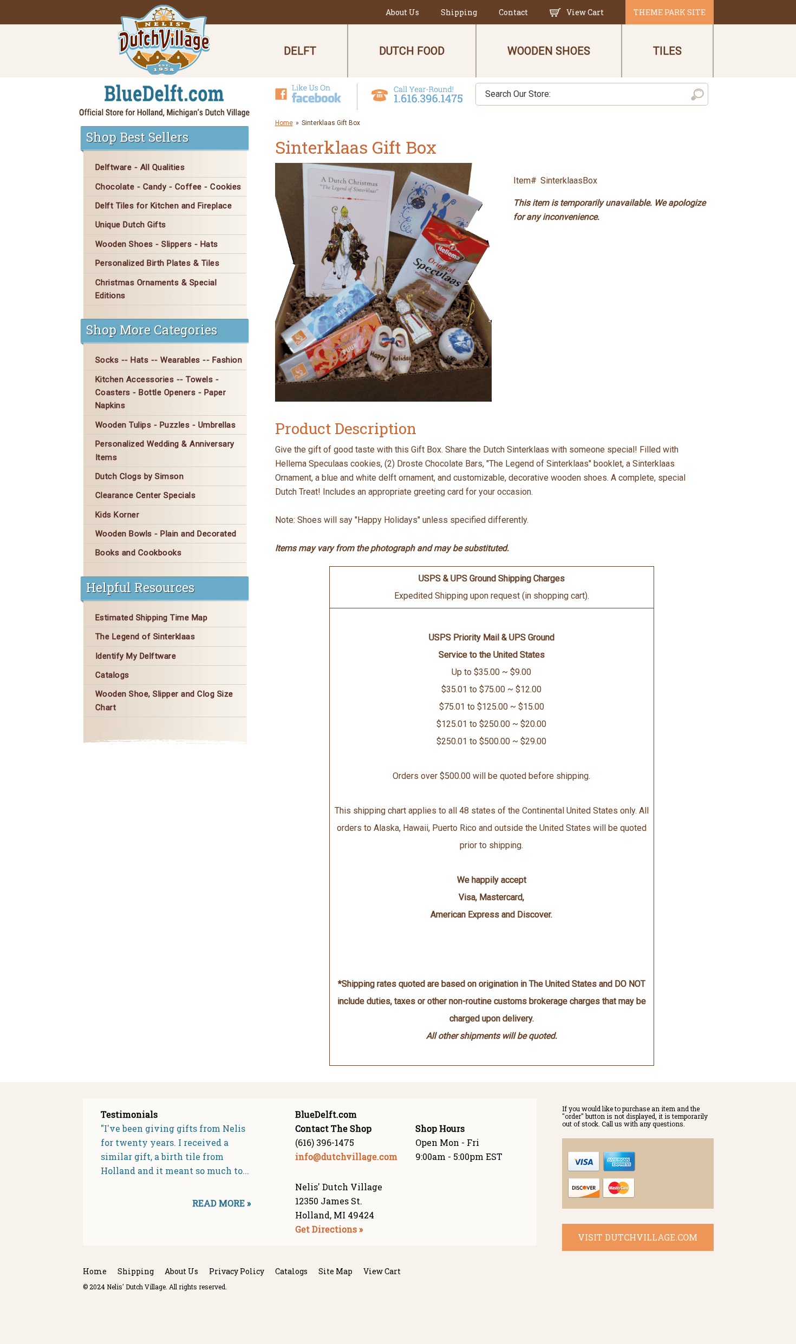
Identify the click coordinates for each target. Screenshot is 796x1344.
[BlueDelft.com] (164, 61)
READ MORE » (221, 1203)
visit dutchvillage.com (637, 1237)
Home (284, 123)
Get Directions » (329, 1229)
